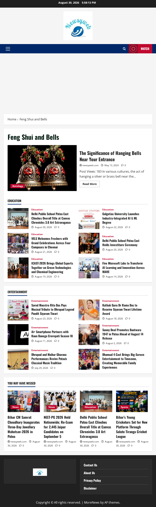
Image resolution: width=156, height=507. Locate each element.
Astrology (17, 186)
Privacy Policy (92, 480)
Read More (91, 183)
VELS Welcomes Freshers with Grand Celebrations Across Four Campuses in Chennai (18, 243)
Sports (124, 407)
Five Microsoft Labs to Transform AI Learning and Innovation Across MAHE (89, 267)
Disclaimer (90, 488)
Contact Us (90, 465)
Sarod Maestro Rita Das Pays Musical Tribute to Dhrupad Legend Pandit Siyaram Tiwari (18, 309)
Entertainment (39, 301)
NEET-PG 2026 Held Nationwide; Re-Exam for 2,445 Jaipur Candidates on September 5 (58, 427)
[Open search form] (124, 48)
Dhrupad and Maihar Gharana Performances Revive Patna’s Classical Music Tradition (18, 359)
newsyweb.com (90, 165)
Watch (145, 48)
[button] (8, 49)
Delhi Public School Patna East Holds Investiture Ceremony (89, 243)
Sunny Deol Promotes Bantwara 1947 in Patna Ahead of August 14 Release (89, 334)
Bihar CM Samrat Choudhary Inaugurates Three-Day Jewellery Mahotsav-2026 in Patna (24, 427)
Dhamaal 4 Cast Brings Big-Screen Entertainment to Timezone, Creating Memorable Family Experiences (89, 359)
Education (37, 209)
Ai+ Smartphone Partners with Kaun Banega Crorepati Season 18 (18, 334)
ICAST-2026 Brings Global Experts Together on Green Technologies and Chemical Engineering (18, 267)
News (15, 407)
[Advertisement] (78, 81)
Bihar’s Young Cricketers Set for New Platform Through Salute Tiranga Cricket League (131, 427)
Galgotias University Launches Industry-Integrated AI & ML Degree (89, 218)
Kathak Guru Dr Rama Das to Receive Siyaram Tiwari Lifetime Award (89, 309)
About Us (89, 473)
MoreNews (91, 502)
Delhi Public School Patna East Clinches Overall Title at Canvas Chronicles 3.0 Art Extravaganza (18, 218)
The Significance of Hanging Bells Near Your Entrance (42, 168)
